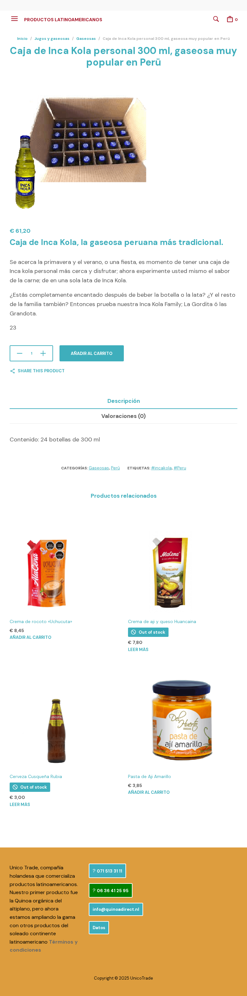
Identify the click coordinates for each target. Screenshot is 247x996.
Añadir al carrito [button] (30, 637)
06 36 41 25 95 (113, 890)
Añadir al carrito (92, 353)
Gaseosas (86, 38)
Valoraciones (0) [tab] (123, 416)
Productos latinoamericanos (63, 19)
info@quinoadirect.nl (116, 909)
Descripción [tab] (123, 400)
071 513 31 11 (109, 871)
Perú (115, 468)
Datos (99, 927)
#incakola (161, 468)
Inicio (22, 38)
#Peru (180, 468)
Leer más (138, 649)
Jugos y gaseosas (51, 38)
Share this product (41, 371)
